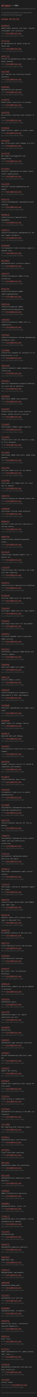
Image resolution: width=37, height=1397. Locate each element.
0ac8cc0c (5, 199)
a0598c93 (5, 733)
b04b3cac (5, 1336)
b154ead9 (5, 245)
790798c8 (5, 621)
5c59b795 (5, 100)
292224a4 (5, 1109)
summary (4, 19)
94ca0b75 (5, 777)
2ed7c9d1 (5, 468)
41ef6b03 (5, 805)
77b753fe (5, 1096)
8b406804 (5, 1308)
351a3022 (5, 437)
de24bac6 (5, 26)
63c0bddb (5, 705)
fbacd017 (5, 746)
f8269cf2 (5, 1270)
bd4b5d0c (5, 87)
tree (14, 19)
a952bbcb (5, 869)
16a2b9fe (5, 634)
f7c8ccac (5, 854)
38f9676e (5, 999)
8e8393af (5, 1257)
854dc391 (5, 289)
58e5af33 (5, 1244)
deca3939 (5, 184)
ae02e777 (5, 273)
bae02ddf (5, 409)
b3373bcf (5, 1349)
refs (10, 19)
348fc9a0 (5, 366)
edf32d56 (5, 141)
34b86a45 (5, 690)
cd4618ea (5, 320)
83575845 (5, 72)
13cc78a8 (5, 1124)
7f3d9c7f (5, 1216)
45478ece (5, 1137)
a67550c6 (5, 1150)
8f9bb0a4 (5, 721)
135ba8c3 (5, 1053)
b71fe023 (5, 169)
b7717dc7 (5, 1295)
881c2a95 (5, 1175)
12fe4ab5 (5, 424)
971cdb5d (5, 452)
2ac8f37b (5, 153)
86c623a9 (5, 552)
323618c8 (5, 956)
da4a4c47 (5, 969)
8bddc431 (5, 900)
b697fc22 (5, 56)
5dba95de (5, 664)
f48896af (5, 1191)
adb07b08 (5, 1283)
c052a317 (5, 1068)
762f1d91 (5, 1380)
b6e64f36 (5, 915)
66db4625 (5, 1040)
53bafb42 (5, 608)
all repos (5, 5)
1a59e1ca (5, 230)
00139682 (5, 261)
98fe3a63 (5, 1163)
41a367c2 (5, 583)
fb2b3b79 (5, 790)
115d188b (5, 350)
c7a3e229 (5, 567)
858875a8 (5, 304)
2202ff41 (5, 496)
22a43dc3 (5, 381)
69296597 (5, 1081)
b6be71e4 (5, 820)
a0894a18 (5, 984)
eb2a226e (5, 762)
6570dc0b (5, 595)
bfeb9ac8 (5, 128)
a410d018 (5, 1027)
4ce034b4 (5, 480)
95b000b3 (5, 1203)
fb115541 (5, 1232)
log (18, 19)
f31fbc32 (5, 884)
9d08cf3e (5, 677)
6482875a (5, 1321)
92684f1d (5, 930)
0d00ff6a (5, 537)
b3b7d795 (5, 112)
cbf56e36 (5, 1364)
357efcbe (5, 41)
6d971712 (5, 943)
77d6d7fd (5, 836)
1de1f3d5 (5, 1012)
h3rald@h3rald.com (14, 33)
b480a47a (5, 521)
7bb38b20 (5, 396)
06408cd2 (5, 215)
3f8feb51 (5, 335)
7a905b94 (5, 509)
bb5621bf (5, 649)
